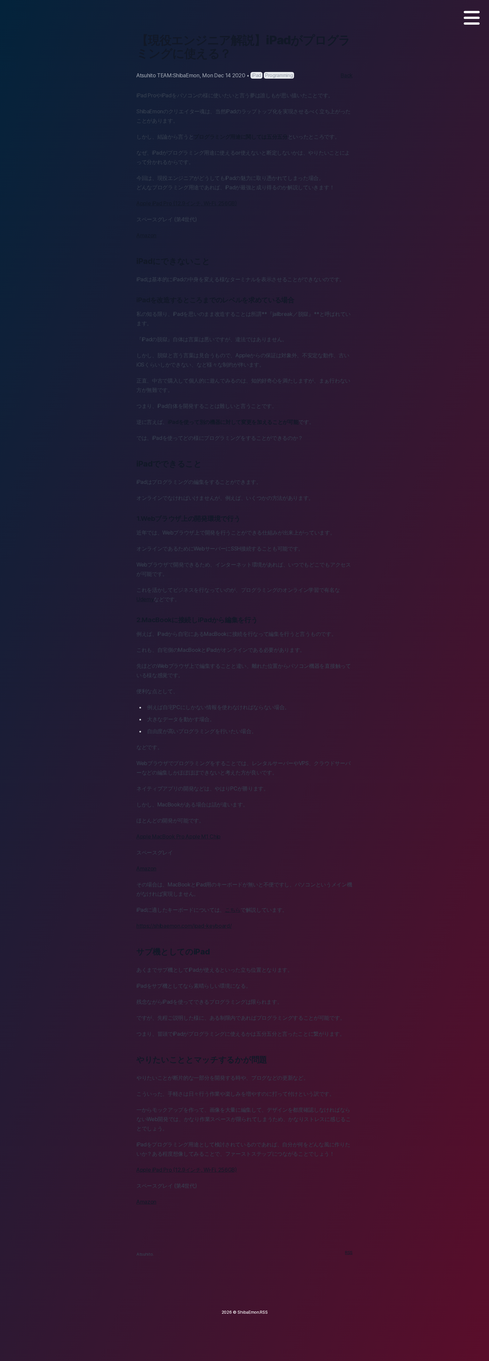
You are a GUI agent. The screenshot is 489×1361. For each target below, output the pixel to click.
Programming (279, 75)
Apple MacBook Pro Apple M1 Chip (178, 836)
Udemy (145, 599)
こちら (233, 909)
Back (347, 75)
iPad (256, 75)
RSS (349, 1252)
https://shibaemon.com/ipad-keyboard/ (184, 925)
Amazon (146, 235)
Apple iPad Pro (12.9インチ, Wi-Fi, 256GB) (186, 203)
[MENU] (471, 18)
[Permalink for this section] (215, 261)
